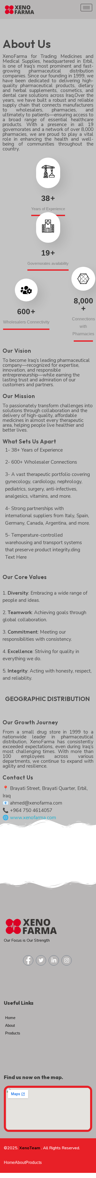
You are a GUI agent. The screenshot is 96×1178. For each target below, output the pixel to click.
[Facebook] (28, 960)
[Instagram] (66, 960)
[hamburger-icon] (86, 7)
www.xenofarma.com (33, 817)
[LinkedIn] (54, 960)
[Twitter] (41, 960)
